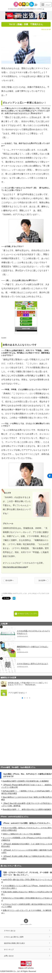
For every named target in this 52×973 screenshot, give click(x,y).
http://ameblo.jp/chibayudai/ (14, 567)
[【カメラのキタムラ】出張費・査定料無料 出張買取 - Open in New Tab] (26, 15)
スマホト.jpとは (9, 930)
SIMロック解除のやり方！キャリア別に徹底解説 (22, 834)
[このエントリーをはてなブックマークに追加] (14, 599)
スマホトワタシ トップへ (27, 614)
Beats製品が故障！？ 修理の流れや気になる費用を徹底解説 (27, 809)
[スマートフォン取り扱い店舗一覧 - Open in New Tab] (26, 760)
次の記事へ (43, 580)
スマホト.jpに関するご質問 (13, 937)
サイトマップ (9, 949)
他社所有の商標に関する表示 (14, 943)
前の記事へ (9, 580)
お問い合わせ (9, 956)
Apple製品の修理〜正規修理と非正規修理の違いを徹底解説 (26, 781)
